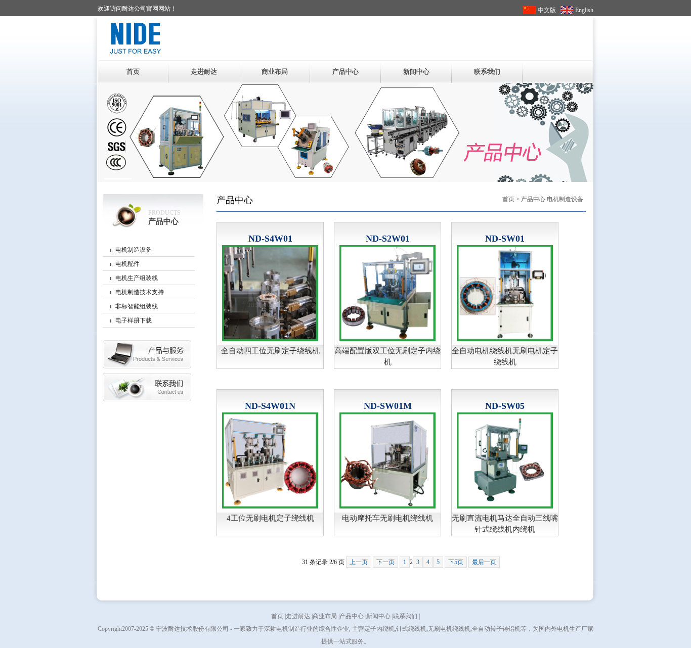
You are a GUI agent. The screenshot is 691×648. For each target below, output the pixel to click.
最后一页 (484, 562)
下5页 (455, 562)
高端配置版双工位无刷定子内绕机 (387, 356)
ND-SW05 (505, 406)
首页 (133, 71)
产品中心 (345, 71)
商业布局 (275, 71)
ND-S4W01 (270, 239)
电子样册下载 (133, 320)
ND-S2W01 (388, 239)
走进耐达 (204, 71)
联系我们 (487, 71)
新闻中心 (416, 71)
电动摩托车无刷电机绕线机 (387, 518)
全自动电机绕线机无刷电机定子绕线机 (505, 356)
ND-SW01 (505, 239)
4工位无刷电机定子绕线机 (270, 518)
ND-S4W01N (270, 406)
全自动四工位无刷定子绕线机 (270, 351)
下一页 (385, 562)
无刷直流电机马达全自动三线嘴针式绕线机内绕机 (505, 523)
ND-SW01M (388, 406)
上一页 (359, 562)
